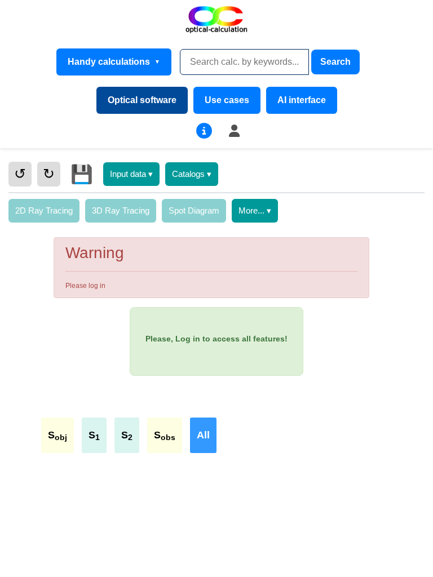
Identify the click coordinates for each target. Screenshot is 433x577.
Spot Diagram (194, 210)
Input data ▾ (131, 174)
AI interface (301, 100)
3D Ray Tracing (120, 210)
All (203, 435)
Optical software (142, 100)
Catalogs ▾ (191, 174)
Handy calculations (109, 61)
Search (335, 61)
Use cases (227, 100)
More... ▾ (254, 210)
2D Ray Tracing (44, 210)
